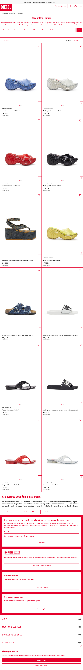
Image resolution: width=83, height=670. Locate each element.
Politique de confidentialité (58, 523)
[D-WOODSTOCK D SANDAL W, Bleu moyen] (21, 298)
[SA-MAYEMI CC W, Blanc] (62, 298)
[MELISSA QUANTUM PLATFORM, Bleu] (21, 74)
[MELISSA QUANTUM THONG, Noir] (21, 373)
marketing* (45, 525)
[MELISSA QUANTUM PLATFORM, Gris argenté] (62, 74)
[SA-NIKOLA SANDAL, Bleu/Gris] (21, 224)
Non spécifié (30, 536)
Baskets (16, 30)
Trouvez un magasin (41, 587)
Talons (35, 30)
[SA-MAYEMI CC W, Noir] (62, 373)
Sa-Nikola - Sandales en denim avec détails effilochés (17, 260)
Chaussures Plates (48, 30)
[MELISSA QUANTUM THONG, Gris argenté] (62, 448)
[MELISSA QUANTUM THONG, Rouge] (21, 448)
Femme (4, 13)
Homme (10, 536)
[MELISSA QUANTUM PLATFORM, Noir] (62, 149)
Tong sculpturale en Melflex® (10, 410)
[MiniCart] (75, 6)
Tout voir (6, 30)
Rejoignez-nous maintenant (41, 566)
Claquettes (20, 13)
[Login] (70, 6)
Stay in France (41, 660)
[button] (41, 2)
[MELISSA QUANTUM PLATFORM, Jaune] (62, 224)
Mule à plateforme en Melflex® (11, 111)
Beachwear (10, 512)
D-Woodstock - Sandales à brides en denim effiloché (17, 335)
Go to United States (41, 665)
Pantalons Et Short (30, 512)
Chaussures (11, 13)
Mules (61, 30)
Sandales (71, 30)
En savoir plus (41, 609)
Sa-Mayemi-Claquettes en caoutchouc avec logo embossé (60, 335)
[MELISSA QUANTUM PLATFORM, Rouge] (21, 149)
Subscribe (41, 542)
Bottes (26, 30)
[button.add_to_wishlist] (39, 46)
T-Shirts (48, 512)
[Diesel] (6, 7)
